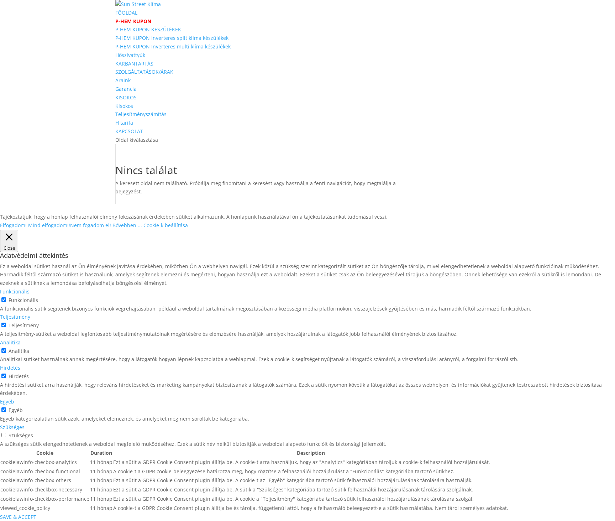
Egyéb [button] (7, 401)
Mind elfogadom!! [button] (49, 225)
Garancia (126, 88)
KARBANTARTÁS (134, 63)
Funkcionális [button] (15, 291)
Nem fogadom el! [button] (90, 225)
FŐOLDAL (126, 12)
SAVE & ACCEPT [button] (18, 517)
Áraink (123, 80)
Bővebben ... (127, 225)
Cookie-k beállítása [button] (165, 225)
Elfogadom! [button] (13, 225)
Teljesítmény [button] (15, 316)
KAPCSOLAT (129, 131)
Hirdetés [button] (10, 367)
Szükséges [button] (12, 427)
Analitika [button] (10, 342)
